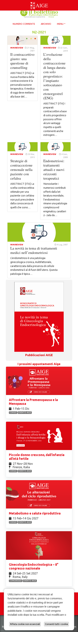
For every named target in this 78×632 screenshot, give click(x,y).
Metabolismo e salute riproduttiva (35, 513)
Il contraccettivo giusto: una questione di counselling (22, 61)
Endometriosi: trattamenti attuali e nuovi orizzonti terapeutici (53, 169)
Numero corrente (24, 24)
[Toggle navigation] (2, 0)
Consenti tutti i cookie (56, 624)
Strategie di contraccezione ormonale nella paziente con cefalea (21, 169)
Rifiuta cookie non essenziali (25, 624)
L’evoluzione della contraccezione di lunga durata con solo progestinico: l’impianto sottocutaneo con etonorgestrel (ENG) (54, 76)
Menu (60, 24)
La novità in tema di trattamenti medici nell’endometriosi (33, 250)
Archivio (46, 24)
